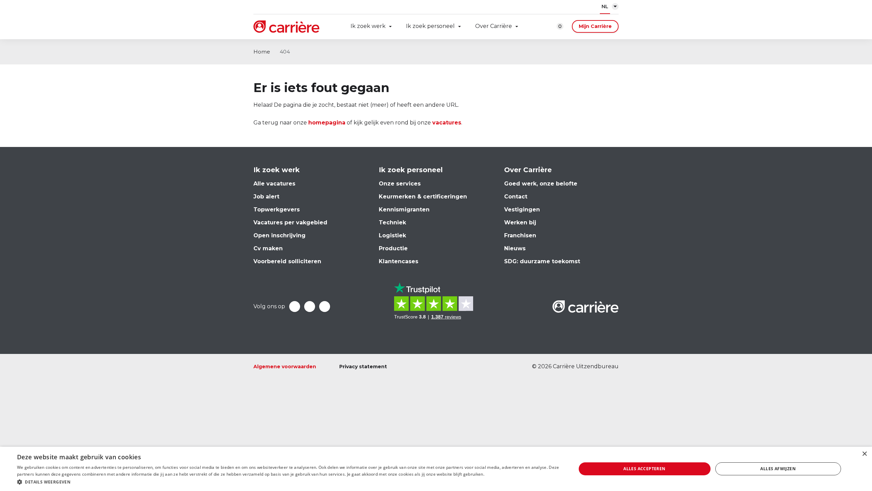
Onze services (400, 183)
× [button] (864, 454)
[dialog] (436, 469)
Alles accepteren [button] (644, 469)
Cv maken (268, 248)
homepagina (326, 122)
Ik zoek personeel (430, 26)
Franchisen (520, 235)
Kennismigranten (404, 209)
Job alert (266, 196)
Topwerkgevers (276, 209)
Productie (393, 248)
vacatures (446, 122)
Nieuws (515, 248)
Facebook (294, 306)
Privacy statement (363, 366)
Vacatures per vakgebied (290, 222)
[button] (288, 482)
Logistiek (392, 235)
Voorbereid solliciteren (287, 261)
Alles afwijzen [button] (778, 469)
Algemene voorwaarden (284, 366)
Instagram (324, 306)
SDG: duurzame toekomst (542, 261)
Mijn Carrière (595, 26)
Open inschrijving (279, 235)
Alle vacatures (274, 183)
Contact (515, 196)
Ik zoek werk (368, 26)
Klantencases (398, 261)
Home (261, 51)
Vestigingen (522, 209)
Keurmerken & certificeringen (423, 196)
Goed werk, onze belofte (540, 183)
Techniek (392, 222)
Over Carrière (493, 26)
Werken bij (520, 222)
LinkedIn (309, 306)
